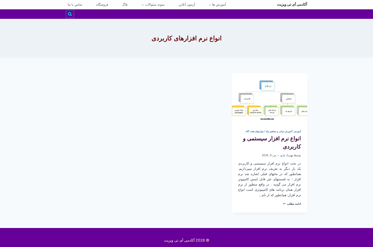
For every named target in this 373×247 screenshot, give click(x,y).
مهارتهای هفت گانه (254, 131)
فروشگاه (102, 4)
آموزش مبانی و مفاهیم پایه (279, 131)
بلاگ (125, 4)
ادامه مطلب (292, 203)
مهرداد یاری (286, 155)
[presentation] (269, 98)
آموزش (297, 131)
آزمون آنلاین (187, 4)
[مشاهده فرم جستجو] (70, 14)
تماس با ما (75, 4)
